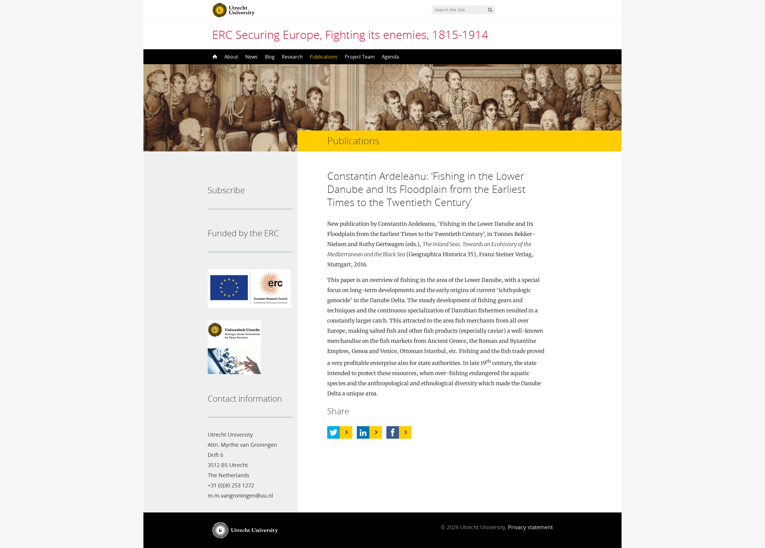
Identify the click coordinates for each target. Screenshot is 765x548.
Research (292, 56)
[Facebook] (392, 432)
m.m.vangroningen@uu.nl (240, 495)
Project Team (360, 56)
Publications (324, 56)
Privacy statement (530, 527)
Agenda (390, 56)
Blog (270, 56)
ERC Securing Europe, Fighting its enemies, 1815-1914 (350, 34)
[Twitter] (333, 432)
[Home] (214, 56)
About (231, 56)
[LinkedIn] (363, 432)
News (251, 56)
